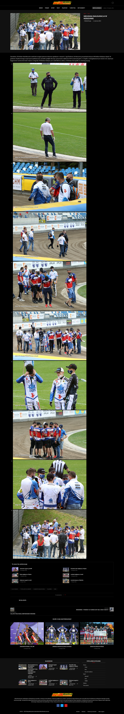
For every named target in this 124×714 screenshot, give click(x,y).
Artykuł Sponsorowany (31, 676)
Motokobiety (81, 8)
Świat (86, 667)
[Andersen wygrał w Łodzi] (15, 581)
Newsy (41, 8)
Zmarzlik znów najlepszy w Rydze (78, 568)
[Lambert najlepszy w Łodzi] (66, 575)
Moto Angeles (101, 711)
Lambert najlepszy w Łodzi (77, 574)
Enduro (85, 683)
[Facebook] (58, 705)
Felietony (64, 8)
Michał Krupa (87, 21)
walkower (49, 589)
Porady (47, 8)
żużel (55, 589)
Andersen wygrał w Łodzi (26, 580)
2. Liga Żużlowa (14, 589)
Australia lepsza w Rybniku (77, 580)
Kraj (86, 669)
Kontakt (78, 711)
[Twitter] (62, 705)
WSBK (86, 680)
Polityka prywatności (92, 711)
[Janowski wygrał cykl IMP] (15, 569)
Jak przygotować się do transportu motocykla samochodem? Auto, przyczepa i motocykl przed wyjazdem (33, 669)
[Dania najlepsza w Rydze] (15, 575)
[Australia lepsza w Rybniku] (66, 581)
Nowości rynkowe (88, 671)
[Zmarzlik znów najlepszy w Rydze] (66, 569)
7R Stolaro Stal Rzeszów (25, 589)
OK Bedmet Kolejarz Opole (39, 589)
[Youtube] (66, 705)
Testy (58, 8)
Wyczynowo (86, 685)
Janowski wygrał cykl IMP (26, 568)
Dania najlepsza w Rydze (25, 574)
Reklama (83, 711)
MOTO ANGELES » (97, 8)
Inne (86, 678)
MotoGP (86, 676)
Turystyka (72, 8)
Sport (53, 8)
